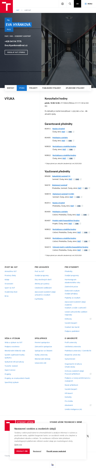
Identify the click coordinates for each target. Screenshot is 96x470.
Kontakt (10, 88)
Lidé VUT (28, 10)
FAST (63, 132)
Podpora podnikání (72, 331)
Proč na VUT (39, 271)
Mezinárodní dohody (42, 359)
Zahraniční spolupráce (43, 346)
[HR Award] (53, 465)
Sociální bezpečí (71, 323)
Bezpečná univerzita (72, 355)
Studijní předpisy (71, 293)
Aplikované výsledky (75, 88)
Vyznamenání (70, 359)
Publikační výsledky (51, 88)
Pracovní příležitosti (75, 374)
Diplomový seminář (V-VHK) (63, 194)
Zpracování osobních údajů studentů (75, 303)
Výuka (22, 88)
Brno (6, 296)
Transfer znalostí (11, 366)
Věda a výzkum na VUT (13, 342)
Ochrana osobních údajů (74, 371)
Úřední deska (70, 367)
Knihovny (71, 319)
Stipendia (68, 315)
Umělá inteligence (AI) (73, 409)
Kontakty (68, 397)
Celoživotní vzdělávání (43, 288)
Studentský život (11, 292)
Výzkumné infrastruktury (14, 362)
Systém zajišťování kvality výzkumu (14, 356)
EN (77, 4)
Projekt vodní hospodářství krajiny (65, 221)
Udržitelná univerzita (73, 346)
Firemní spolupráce (42, 342)
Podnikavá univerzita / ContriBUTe (78, 351)
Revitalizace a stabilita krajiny (64, 146)
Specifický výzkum (12, 382)
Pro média (69, 401)
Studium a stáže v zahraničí (75, 308)
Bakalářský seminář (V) (61, 176)
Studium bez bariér (72, 327)
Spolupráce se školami (43, 351)
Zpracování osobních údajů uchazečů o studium (45, 293)
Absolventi (72, 405)
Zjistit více (18, 445)
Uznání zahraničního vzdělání (76, 312)
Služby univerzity (41, 355)
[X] (88, 436)
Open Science (10, 370)
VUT (17, 10)
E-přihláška (39, 299)
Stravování (9, 284)
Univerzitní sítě (40, 363)
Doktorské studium (72, 291)
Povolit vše (22, 451)
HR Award (68, 393)
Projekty (33, 88)
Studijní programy (42, 275)
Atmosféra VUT (11, 271)
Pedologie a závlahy (60, 138)
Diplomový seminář (59, 185)
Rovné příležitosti (71, 385)
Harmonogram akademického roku (72, 281)
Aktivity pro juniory (42, 284)
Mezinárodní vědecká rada (15, 351)
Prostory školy (10, 275)
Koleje (7, 279)
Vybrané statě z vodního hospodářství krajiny (70, 247)
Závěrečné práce (71, 286)
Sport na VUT (10, 288)
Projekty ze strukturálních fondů (17, 378)
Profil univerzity (71, 342)
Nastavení (37, 451)
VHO (77, 179)
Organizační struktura (73, 364)
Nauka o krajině (58, 129)
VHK (70, 132)
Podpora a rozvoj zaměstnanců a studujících (77, 379)
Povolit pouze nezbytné (56, 451)
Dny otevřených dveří (43, 279)
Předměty (68, 271)
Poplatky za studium (72, 298)
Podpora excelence (12, 346)
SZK (86, 188)
